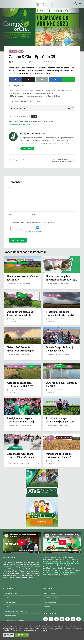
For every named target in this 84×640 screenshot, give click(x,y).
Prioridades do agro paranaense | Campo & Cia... (61, 420)
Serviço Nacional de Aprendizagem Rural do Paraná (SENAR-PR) (21, 570)
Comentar (51, 62)
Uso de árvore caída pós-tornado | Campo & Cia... (20, 313)
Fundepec (47, 607)
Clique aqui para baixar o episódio (19, 116)
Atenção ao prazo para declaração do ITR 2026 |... (21, 384)
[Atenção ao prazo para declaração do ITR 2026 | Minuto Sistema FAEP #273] (22, 371)
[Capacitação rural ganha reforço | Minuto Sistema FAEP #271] (22, 442)
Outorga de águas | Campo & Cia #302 (61, 384)
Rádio (21, 51)
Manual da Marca (10, 602)
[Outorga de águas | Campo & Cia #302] (61, 371)
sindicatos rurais (32, 571)
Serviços (31, 366)
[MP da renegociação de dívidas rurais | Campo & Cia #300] (61, 442)
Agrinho (10, 402)
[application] (22, 542)
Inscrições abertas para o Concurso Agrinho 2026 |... (21, 420)
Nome (11, 214)
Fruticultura (12, 263)
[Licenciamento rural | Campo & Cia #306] (22, 264)
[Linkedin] (56, 619)
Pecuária (10, 265)
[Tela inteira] (38, 552)
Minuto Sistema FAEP (52, 260)
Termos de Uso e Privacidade (14, 620)
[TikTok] (67, 619)
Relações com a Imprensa (19, 62)
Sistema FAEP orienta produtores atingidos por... (21, 349)
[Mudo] (34, 552)
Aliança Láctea (49, 593)
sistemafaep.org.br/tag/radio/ (19, 124)
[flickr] (73, 619)
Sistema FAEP (35, 565)
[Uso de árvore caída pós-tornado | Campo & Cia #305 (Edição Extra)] (22, 300)
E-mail (33, 214)
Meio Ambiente (23, 263)
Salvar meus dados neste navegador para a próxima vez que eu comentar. (33, 222)
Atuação (20, 260)
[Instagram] (45, 619)
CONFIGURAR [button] (8, 635)
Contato (7, 598)
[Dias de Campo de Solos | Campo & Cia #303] (61, 335)
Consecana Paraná (51, 598)
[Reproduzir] (5, 552)
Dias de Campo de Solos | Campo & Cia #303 (59, 349)
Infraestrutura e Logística (64, 437)
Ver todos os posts (27, 148)
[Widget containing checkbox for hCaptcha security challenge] (25, 229)
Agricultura (11, 260)
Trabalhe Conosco (10, 616)
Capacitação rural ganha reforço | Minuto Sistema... (21, 455)
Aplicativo (7, 607)
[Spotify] (78, 619)
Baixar (34, 116)
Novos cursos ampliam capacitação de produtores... (61, 278)
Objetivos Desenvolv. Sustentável (15, 611)
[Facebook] (51, 619)
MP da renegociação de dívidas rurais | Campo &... (59, 455)
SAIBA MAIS (44, 631)
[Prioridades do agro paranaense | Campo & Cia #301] (61, 406)
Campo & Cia (13, 51)
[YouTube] (62, 619)
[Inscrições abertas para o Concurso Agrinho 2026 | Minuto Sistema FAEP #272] (22, 406)
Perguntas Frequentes (11, 593)
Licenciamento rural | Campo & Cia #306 (22, 278)
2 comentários (27, 425)
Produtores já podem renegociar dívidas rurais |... (61, 313)
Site (54, 214)
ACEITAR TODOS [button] (22, 635)
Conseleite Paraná (50, 602)
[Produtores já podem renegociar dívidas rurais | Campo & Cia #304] (61, 300)
